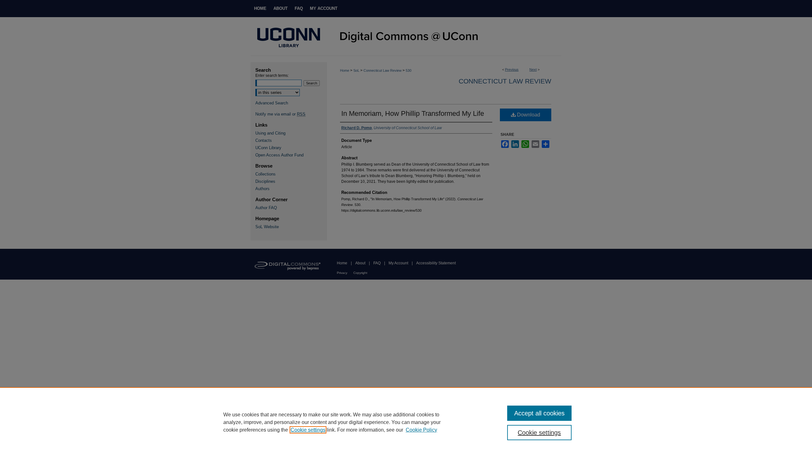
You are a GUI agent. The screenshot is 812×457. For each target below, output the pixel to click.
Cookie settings (308, 430)
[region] (406, 422)
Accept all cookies (539, 413)
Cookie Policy (421, 430)
